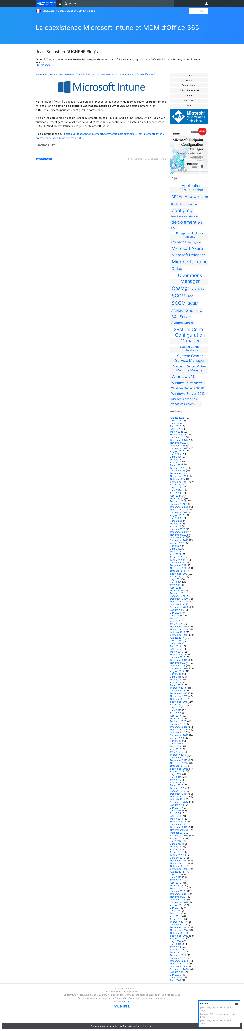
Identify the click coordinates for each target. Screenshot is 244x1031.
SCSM (193, 303)
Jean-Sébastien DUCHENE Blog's (76, 74)
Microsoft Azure (187, 248)
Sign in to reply (44, 159)
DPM (200, 222)
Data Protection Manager (184, 216)
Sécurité (194, 310)
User (206, 3)
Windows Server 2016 (185, 404)
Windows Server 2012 (188, 394)
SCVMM (177, 311)
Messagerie (194, 242)
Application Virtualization (191, 187)
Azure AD (203, 197)
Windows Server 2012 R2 (184, 398)
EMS (174, 228)
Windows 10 (184, 376)
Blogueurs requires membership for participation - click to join (122, 1026)
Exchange (178, 242)
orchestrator (197, 289)
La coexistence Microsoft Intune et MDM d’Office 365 (117, 27)
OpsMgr (180, 288)
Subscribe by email (189, 90)
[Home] (46, 3)
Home (189, 75)
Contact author (189, 85)
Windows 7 (179, 383)
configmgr (183, 210)
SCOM (179, 303)
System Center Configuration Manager (190, 335)
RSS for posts (43, 64)
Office (176, 268)
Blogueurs (50, 74)
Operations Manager (190, 278)
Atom (189, 105)
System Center (182, 323)
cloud (191, 203)
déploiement (184, 222)
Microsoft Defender (188, 255)
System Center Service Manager (190, 358)
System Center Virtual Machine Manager (190, 368)
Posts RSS (189, 100)
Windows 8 (197, 383)
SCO (190, 296)
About (189, 80)
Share (189, 95)
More (99, 11)
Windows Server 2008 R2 (188, 388)
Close (236, 1004)
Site (59, 3)
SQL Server (181, 316)
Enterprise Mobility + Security (189, 235)
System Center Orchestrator (190, 348)
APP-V (176, 196)
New (201, 11)
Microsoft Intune (190, 262)
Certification (177, 204)
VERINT (127, 1001)
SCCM (179, 296)
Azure (190, 196)
